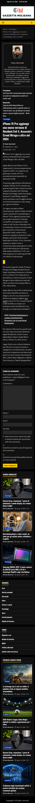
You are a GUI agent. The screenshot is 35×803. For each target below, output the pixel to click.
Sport (3, 613)
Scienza (7, 681)
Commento (7, 383)
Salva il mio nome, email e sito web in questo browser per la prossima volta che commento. (17, 439)
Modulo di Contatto (8, 621)
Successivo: (16, 109)
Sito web (6, 429)
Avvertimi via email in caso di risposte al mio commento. (17, 449)
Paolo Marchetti (10, 144)
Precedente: (17, 94)
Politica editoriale (7, 647)
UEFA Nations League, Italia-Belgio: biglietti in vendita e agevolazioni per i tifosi (16, 722)
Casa (3, 588)
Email (5, 421)
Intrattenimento (7, 617)
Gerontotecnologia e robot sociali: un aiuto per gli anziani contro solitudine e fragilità (17, 536)
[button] (3, 23)
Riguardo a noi (6, 635)
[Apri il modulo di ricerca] (31, 23)
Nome (6, 413)
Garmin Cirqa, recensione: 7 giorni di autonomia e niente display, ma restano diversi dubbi (17, 503)
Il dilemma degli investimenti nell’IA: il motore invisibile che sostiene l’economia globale (17, 788)
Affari (3, 600)
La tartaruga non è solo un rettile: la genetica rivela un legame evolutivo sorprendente (16, 689)
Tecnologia (7, 119)
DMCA (4, 643)
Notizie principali (7, 592)
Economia (8, 780)
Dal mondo (5, 596)
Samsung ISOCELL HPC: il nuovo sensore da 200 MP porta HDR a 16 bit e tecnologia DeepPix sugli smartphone (17, 569)
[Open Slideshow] (4, 262)
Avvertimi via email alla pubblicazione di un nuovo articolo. (17, 458)
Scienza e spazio (7, 605)
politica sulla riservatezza (10, 651)
